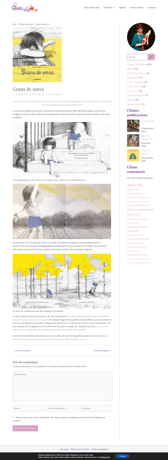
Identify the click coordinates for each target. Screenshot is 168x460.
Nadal (148, 263)
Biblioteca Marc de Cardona (138, 201)
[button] (114, 7)
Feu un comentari (54, 94)
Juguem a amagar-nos (147, 137)
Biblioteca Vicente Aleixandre (138, 219)
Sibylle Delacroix (48, 246)
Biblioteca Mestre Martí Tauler (140, 212)
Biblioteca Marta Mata (138, 205)
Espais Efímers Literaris (136, 247)
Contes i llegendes (135, 82)
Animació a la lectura (136, 73)
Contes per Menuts (138, 239)
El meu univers (137, 7)
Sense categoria (134, 104)
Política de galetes (100, 449)
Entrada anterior (22, 350)
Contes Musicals (135, 235)
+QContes (108, 7)
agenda (135, 185)
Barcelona (133, 189)
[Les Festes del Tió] (133, 126)
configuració (105, 457)
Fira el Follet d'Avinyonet (137, 255)
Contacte (151, 7)
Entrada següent (103, 350)
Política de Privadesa (80, 449)
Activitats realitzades (136, 64)
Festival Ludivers (134, 251)
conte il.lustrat (133, 223)
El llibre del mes (37, 94)
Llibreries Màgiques (136, 95)
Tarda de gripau (145, 152)
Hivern (130, 259)
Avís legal (64, 449)
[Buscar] (151, 57)
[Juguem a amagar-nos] (133, 140)
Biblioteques (133, 77)
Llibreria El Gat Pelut (135, 263)
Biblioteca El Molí (134, 193)
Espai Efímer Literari (135, 243)
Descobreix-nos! (91, 7)
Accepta (122, 456)
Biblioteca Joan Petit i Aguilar (138, 197)
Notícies (131, 99)
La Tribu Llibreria (142, 259)
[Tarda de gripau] (133, 155)
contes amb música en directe (137, 229)
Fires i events (133, 91)
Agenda (122, 7)
